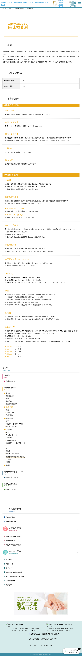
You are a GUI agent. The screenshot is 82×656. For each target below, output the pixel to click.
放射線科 (9, 430)
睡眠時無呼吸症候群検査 (14, 572)
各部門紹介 (9, 415)
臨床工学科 (9, 418)
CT (7, 445)
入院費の (13, 545)
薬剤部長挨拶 (10, 396)
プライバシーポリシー (46, 645)
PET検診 (9, 560)
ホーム (4, 8)
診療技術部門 (19, 8)
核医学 (8, 451)
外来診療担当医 (11, 521)
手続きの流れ (10, 540)
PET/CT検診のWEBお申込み (15, 576)
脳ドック (9, 568)
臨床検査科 (9, 407)
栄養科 (8, 465)
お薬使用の (11, 404)
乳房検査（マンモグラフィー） (16, 443)
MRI (7, 448)
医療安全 (11, 489)
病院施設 (75, 5)
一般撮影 (9, 438)
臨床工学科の (11, 426)
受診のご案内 (10, 517)
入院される (13, 536)
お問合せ (71, 5)
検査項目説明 (10, 581)
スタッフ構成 (10, 412)
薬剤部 (8, 393)
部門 (10, 8)
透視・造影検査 (11, 440)
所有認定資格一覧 (11, 435)
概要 (7, 398)
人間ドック (9, 564)
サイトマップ (33, 645)
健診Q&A (9, 585)
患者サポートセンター (13, 477)
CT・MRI (9, 459)
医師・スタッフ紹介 (12, 453)
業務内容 (9, 401)
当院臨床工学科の (14, 424)
